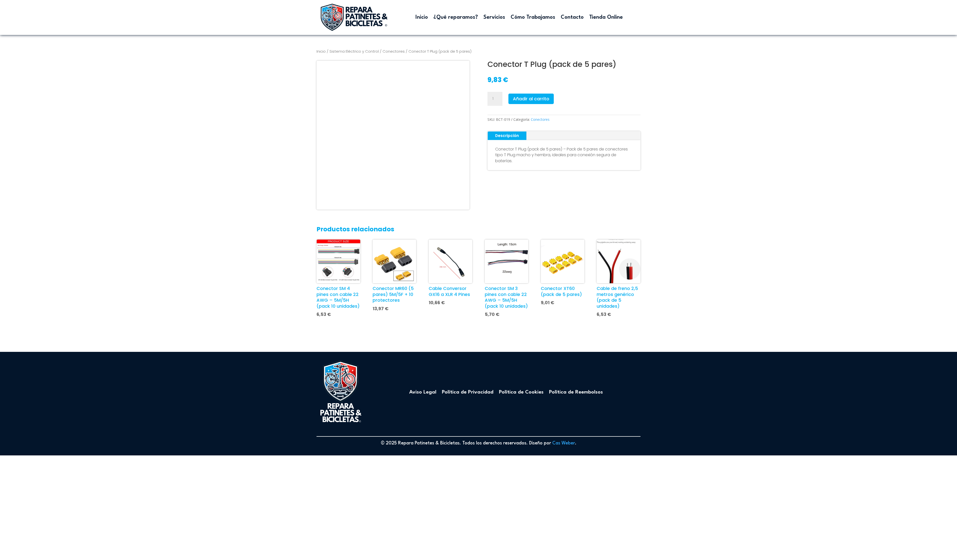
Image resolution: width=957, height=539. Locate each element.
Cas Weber (563, 443)
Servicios (494, 17)
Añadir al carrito (531, 99)
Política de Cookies (521, 392)
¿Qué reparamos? (455, 17)
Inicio (421, 17)
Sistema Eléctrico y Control (354, 51)
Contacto (572, 17)
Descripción (507, 135)
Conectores (394, 51)
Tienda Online (606, 17)
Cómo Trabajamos (533, 17)
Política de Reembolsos (576, 392)
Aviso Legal (422, 392)
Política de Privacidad (467, 392)
